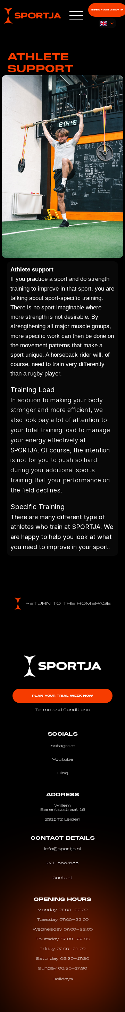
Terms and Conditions (62, 710)
